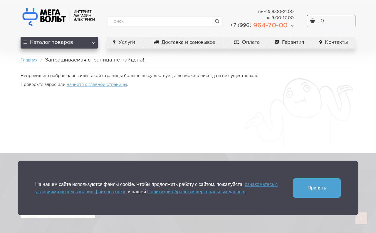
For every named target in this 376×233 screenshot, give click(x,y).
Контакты (335, 42)
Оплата (250, 42)
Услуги (126, 42)
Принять (317, 187)
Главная (29, 60)
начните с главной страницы (97, 84)
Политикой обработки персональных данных (196, 191)
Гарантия (292, 42)
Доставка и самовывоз (187, 42)
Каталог (51, 42)
